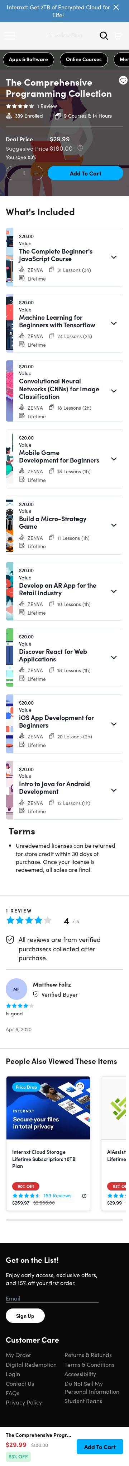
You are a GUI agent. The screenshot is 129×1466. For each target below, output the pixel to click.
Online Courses (84, 59)
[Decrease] (13, 173)
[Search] (104, 35)
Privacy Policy (24, 1402)
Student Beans (83, 1400)
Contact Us (20, 1383)
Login (13, 1374)
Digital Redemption (31, 1364)
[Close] (116, 7)
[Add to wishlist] (123, 80)
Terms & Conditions (89, 1364)
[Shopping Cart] (117, 35)
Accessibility (80, 1374)
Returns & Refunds (88, 1354)
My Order (18, 1354)
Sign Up (25, 1315)
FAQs (12, 1393)
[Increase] (36, 173)
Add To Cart (85, 173)
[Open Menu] (11, 35)
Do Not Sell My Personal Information (91, 1387)
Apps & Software (28, 59)
